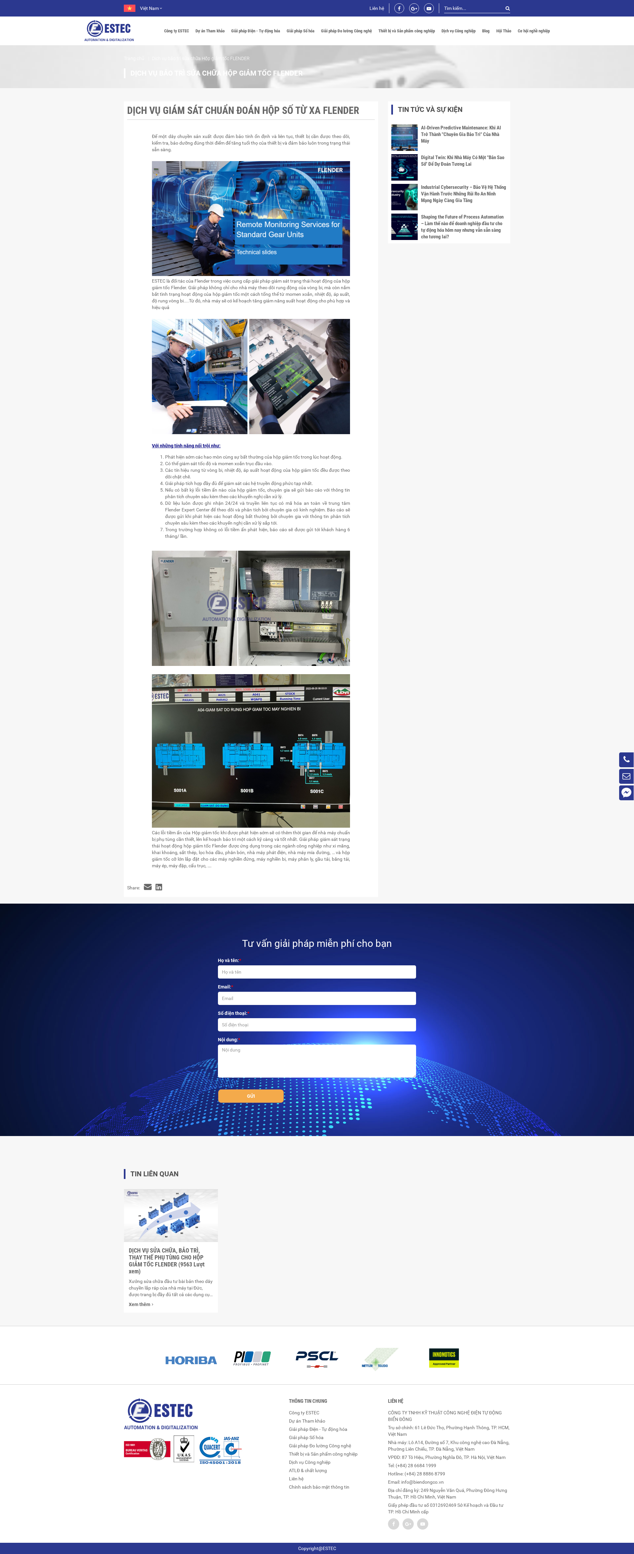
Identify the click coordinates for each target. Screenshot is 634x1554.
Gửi (251, 1096)
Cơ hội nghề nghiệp (534, 30)
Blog (486, 30)
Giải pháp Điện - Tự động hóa (255, 30)
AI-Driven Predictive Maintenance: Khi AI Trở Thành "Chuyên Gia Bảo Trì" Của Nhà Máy (461, 134)
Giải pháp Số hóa (300, 30)
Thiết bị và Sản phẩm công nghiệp (406, 30)
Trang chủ (134, 58)
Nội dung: (228, 1039)
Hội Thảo (503, 30)
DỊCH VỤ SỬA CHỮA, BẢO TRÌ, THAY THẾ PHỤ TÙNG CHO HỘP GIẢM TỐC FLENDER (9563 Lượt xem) (167, 1261)
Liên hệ (377, 8)
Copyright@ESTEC (317, 1548)
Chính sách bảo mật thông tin (319, 1487)
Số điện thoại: (232, 1013)
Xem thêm (139, 1304)
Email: (224, 986)
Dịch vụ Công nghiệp (458, 30)
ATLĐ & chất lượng (308, 1470)
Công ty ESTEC (176, 30)
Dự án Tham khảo (210, 30)
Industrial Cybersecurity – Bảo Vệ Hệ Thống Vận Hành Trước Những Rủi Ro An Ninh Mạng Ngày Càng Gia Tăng (463, 193)
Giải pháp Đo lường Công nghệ (346, 30)
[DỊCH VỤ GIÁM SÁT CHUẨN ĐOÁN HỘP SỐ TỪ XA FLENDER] (147, 887)
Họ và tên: (228, 960)
